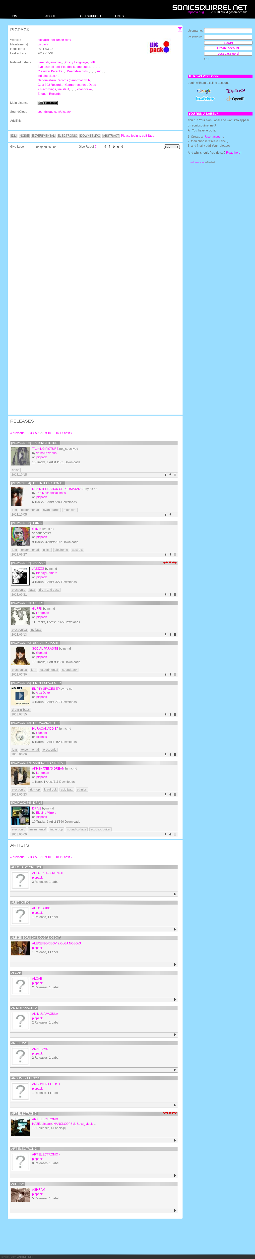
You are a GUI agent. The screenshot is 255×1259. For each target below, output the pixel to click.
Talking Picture (45, 449)
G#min (37, 529)
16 (57, 433)
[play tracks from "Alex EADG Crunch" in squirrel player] (175, 894)
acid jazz (67, 789)
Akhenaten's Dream (48, 768)
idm (14, 510)
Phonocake (84, 89)
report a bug (196, 12)
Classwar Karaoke (50, 71)
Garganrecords (75, 85)
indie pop (56, 829)
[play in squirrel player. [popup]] (172, 146)
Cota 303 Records (50, 85)
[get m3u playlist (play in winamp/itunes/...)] (175, 474)
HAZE (36, 1124)
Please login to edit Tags (137, 135)
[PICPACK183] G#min (27, 523)
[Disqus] (92, 216)
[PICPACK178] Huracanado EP (35, 723)
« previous (17, 433)
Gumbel (41, 653)
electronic (61, 550)
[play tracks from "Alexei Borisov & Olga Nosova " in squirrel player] (175, 964)
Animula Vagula (24, 1008)
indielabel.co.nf (48, 76)
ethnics (82, 789)
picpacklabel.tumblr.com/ (54, 40)
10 (49, 433)
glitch (46, 550)
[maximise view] (180, 29)
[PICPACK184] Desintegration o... (37, 483)
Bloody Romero (46, 573)
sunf (99, 71)
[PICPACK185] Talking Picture (35, 443)
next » (68, 433)
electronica (19, 629)
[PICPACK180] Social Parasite (35, 643)
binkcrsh (43, 62)
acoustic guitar (100, 829)
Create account (228, 48)
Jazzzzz (38, 569)
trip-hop (34, 789)
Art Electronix (24, 1113)
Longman (42, 613)
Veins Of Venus (46, 453)
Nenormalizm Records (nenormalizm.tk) (64, 80)
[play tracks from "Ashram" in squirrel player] (175, 1210)
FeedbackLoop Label (75, 67)
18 (57, 857)
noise (15, 470)
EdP (92, 62)
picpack (43, 44)
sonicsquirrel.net (197, 162)
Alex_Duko (20, 902)
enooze (56, 62)
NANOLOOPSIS (64, 1124)
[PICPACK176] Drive (26, 802)
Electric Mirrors (46, 812)
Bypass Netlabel (49, 67)
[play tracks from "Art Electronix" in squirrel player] (175, 1140)
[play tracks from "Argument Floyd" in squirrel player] (175, 1105)
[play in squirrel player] (20, 456)
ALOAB (16, 973)
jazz (32, 589)
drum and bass (49, 589)
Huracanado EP (45, 728)
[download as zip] (170, 474)
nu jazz (36, 629)
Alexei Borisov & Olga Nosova (36, 937)
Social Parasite (45, 648)
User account (214, 136)
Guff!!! (37, 608)
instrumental (37, 829)
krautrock (50, 789)
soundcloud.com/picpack (54, 112)
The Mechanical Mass (51, 493)
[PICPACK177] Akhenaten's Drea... (38, 763)
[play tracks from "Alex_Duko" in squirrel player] (175, 929)
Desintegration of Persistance (58, 489)
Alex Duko (43, 692)
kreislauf (63, 89)
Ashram (17, 1184)
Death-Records (77, 71)
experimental (30, 510)
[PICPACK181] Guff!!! (27, 603)
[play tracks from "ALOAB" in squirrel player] (175, 999)
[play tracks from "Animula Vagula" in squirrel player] (175, 1034)
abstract (77, 550)
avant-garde (51, 510)
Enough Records (49, 94)
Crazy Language (76, 62)
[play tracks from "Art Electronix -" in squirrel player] (175, 1175)
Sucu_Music (85, 1124)
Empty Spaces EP (46, 688)
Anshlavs (19, 1043)
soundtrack (69, 670)
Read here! (233, 152)
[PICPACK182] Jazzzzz (28, 563)
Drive (36, 808)
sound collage (76, 829)
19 (61, 857)
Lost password (228, 53)
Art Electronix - (25, 1148)
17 (61, 433)
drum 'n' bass (21, 709)
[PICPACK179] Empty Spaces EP (36, 683)
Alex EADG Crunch (26, 867)
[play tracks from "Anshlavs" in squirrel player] (175, 1070)
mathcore (70, 510)
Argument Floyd (25, 1078)
